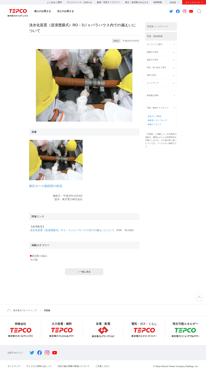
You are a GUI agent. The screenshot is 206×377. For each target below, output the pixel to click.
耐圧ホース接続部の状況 (45, 186)
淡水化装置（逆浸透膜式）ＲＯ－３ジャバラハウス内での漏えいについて (72, 230)
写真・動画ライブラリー (157, 108)
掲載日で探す (153, 52)
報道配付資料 (153, 95)
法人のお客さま (65, 11)
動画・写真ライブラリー (108, 2)
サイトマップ (14, 366)
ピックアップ (153, 83)
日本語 (173, 2)
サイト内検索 (199, 11)
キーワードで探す (155, 44)
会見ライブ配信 (154, 116)
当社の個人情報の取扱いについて (73, 366)
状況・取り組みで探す (156, 67)
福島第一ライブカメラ (157, 120)
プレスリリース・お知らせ (79, 2)
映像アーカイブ (154, 124)
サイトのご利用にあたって (39, 366)
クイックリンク (192, 2)
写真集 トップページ (157, 26)
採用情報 (157, 2)
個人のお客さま (42, 11)
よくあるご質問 (54, 2)
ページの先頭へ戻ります (199, 297)
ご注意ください (102, 366)
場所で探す (152, 75)
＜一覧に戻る (84, 272)
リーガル (161, 143)
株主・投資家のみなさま (136, 2)
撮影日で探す (153, 60)
